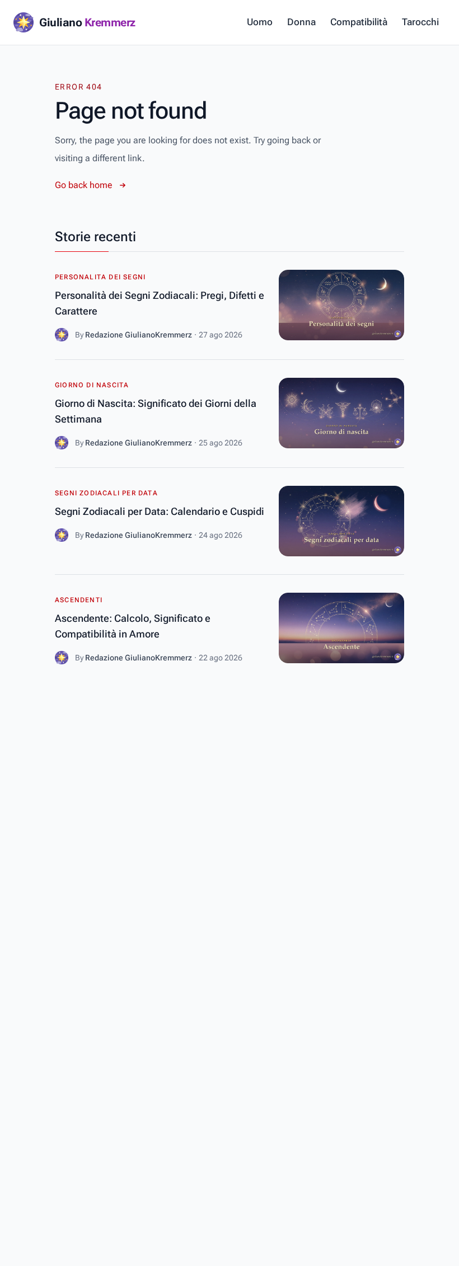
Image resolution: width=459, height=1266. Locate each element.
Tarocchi (420, 21)
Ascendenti (78, 600)
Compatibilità (358, 21)
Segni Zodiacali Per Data (106, 493)
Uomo (260, 21)
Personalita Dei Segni (100, 277)
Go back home (84, 185)
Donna (301, 21)
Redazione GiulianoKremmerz (138, 334)
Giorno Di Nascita (92, 385)
